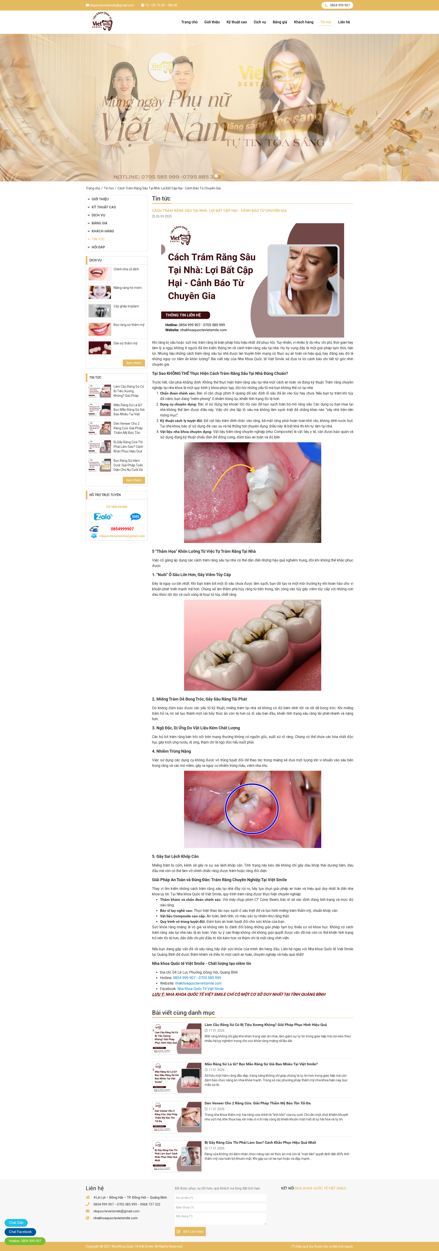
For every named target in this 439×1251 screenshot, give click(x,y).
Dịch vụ (260, 22)
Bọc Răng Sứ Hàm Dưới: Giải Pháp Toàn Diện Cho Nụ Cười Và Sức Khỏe (128, 467)
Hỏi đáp (98, 247)
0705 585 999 (210, 978)
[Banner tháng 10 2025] (216, 176)
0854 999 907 (340, 5)
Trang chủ (189, 22)
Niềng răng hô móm (128, 288)
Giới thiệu (212, 22)
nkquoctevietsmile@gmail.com (111, 5)
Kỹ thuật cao (237, 22)
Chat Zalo (16, 1222)
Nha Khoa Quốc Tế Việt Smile (200, 989)
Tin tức (325, 22)
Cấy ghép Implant (126, 306)
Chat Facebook (20, 1232)
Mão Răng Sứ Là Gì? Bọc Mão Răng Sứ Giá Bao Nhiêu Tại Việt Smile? (129, 412)
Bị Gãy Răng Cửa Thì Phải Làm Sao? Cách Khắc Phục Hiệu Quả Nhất (128, 449)
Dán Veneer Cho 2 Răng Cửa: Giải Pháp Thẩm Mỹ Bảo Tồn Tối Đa (128, 430)
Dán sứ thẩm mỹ (125, 343)
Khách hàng (303, 22)
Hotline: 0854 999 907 (25, 1241)
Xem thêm (134, 363)
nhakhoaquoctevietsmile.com (198, 983)
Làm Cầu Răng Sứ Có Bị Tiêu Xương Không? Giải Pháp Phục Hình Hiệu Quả (129, 393)
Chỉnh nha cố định (126, 269)
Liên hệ (344, 22)
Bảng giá (280, 22)
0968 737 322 (150, 1204)
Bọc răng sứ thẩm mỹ (129, 325)
